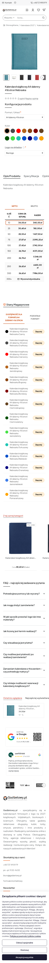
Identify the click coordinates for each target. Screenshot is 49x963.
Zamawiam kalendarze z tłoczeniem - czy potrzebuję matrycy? (22, 670)
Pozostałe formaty (35, 317)
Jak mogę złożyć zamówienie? (19, 605)
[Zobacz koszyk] (44, 9)
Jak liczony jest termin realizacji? (20, 631)
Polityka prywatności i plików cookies (25, 936)
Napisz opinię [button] (31, 98)
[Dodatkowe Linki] (15, 3)
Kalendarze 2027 (28, 25)
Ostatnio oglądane (12, 698)
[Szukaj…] (43, 17)
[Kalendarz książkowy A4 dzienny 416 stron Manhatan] (20, 538)
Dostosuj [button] (25, 950)
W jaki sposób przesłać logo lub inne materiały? (22, 618)
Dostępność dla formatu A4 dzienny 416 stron (14, 317)
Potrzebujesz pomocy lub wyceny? (21, 593)
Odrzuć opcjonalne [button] (24, 942)
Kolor (7, 125)
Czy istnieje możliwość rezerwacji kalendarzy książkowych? (20, 684)
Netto (15, 206)
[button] (42, 77)
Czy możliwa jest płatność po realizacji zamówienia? (18, 656)
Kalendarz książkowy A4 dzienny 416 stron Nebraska (29, 707)
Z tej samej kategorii (13, 515)
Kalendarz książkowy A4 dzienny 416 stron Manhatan (20, 558)
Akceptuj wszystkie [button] (24, 957)
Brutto (34, 206)
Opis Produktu (11, 176)
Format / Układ (12, 112)
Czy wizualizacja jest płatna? (18, 642)
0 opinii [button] (21, 98)
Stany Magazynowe (17, 304)
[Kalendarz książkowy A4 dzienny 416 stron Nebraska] (10, 710)
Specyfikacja (31, 176)
